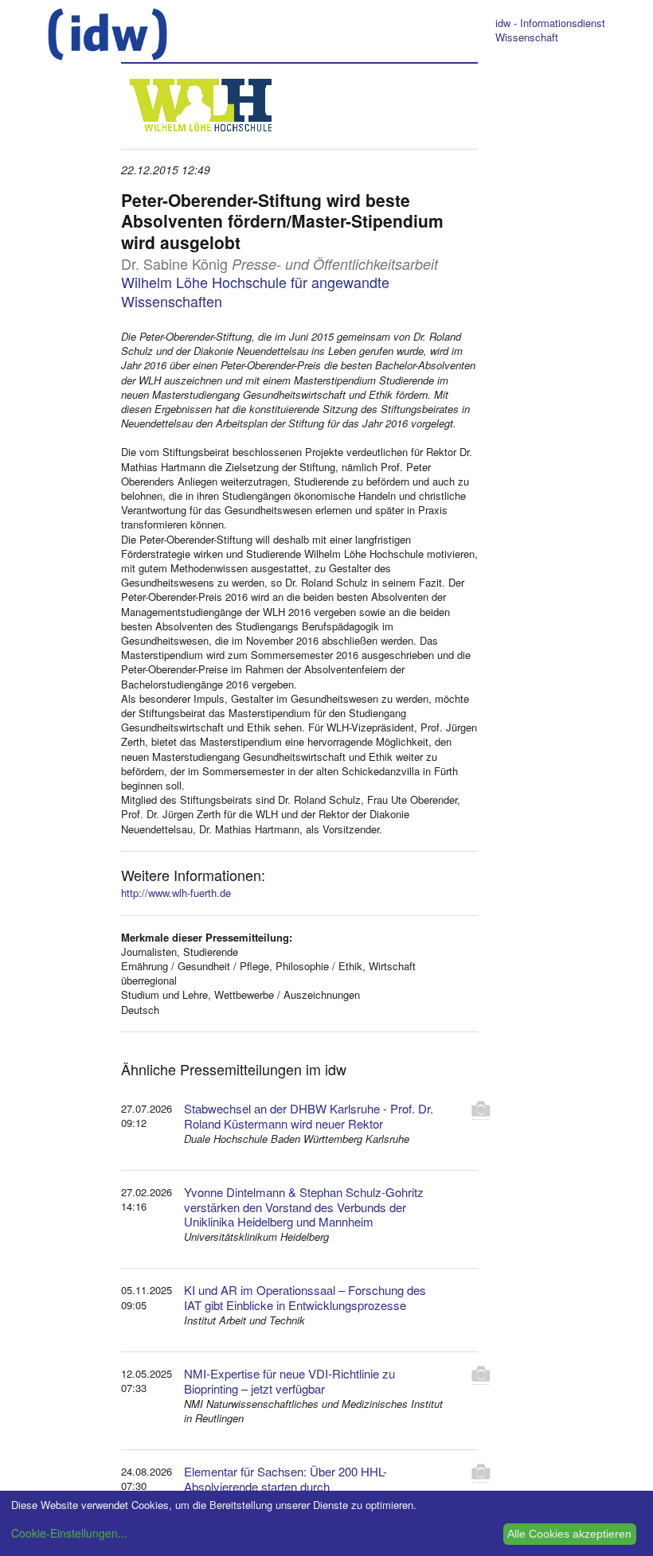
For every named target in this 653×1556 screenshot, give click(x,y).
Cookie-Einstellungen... (69, 1532)
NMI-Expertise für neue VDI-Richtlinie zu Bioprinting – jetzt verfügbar (289, 1381)
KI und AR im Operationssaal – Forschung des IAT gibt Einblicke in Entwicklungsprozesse (305, 1297)
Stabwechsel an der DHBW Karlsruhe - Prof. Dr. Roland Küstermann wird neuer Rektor (308, 1116)
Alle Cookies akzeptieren (569, 1533)
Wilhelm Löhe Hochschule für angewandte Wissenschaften (255, 290)
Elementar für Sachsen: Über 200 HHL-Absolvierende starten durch (285, 1479)
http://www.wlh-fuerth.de (176, 892)
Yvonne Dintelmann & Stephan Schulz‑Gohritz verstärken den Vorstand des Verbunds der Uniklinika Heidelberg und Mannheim (304, 1207)
